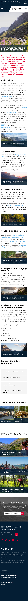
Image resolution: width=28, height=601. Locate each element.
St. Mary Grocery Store (17, 241)
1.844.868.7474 (4, 529)
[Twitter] (6, 540)
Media (8, 565)
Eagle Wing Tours (6, 582)
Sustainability (21, 560)
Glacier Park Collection (8, 577)
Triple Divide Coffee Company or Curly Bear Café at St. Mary (13, 237)
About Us (3, 560)
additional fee (5, 127)
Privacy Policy (13, 589)
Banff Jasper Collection (8, 575)
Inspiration (11, 560)
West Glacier (19, 205)
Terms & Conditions (7, 590)
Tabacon (3, 584)
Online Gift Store (6, 562)
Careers (15, 562)
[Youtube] (13, 540)
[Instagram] (9, 540)
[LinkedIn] (17, 540)
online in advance (6, 96)
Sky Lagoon (4, 580)
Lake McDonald (12, 113)
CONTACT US (12, 529)
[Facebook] (2, 540)
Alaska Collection (6, 572)
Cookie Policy (21, 589)
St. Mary (10, 205)
